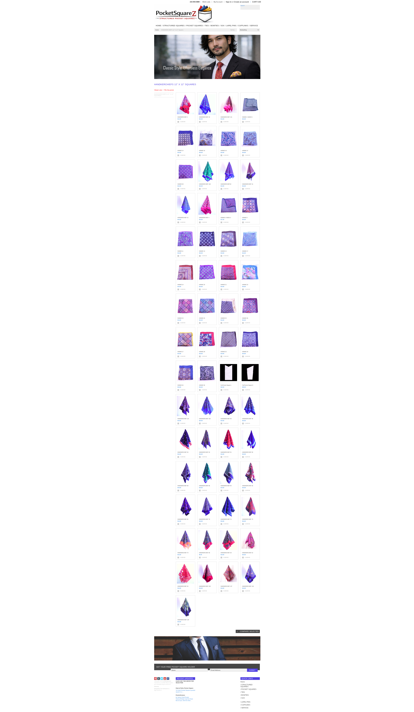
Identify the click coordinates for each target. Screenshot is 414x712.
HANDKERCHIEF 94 (182, 452)
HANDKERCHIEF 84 (226, 485)
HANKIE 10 (180, 150)
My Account (218, 2)
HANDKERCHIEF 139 (205, 586)
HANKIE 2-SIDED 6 (247, 117)
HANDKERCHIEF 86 (204, 485)
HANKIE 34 (245, 351)
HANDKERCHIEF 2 (182, 117)
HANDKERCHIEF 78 (204, 519)
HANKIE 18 (224, 150)
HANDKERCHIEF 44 (204, 117)
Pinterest (155, 678)
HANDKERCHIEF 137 (226, 586)
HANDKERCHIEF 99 (226, 418)
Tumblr (158, 678)
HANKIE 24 (202, 318)
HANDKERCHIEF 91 (226, 452)
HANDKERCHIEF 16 (247, 184)
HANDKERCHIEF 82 (247, 485)
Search (242, 5)
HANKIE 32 (224, 351)
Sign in (228, 2)
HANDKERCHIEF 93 (204, 452)
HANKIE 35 (180, 385)
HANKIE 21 (224, 284)
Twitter (161, 678)
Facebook (168, 678)
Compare (182, 121)
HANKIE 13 (202, 251)
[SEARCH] (258, 6)
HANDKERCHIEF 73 (247, 519)
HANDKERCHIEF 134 (248, 586)
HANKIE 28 (202, 351)
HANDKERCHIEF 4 (204, 217)
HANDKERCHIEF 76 (226, 519)
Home (157, 30)
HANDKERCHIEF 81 (182, 519)
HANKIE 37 (245, 150)
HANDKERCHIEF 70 (182, 552)
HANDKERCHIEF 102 (205, 418)
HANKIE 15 (224, 251)
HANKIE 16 (202, 150)
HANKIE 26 (245, 318)
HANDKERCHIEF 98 (247, 418)
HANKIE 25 (224, 318)
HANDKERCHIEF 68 (204, 552)
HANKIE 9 (244, 217)
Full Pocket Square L (226, 385)
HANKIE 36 (202, 385)
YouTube (165, 678)
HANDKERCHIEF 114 (183, 418)
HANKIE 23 (180, 318)
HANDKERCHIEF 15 (182, 217)
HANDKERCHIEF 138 (205, 184)
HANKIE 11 (180, 251)
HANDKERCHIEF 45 (182, 586)
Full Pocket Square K (247, 385)
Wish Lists (206, 2)
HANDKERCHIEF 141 (226, 117)
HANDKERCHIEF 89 (182, 485)
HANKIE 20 (202, 284)
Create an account (241, 2)
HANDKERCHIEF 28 (226, 552)
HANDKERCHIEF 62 (247, 552)
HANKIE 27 (180, 351)
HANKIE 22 (245, 284)
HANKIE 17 (245, 251)
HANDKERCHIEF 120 (183, 619)
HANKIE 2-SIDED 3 (226, 217)
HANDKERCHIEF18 (226, 184)
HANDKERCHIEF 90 (247, 452)
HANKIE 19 (180, 284)
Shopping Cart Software (161, 688)
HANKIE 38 (180, 184)
